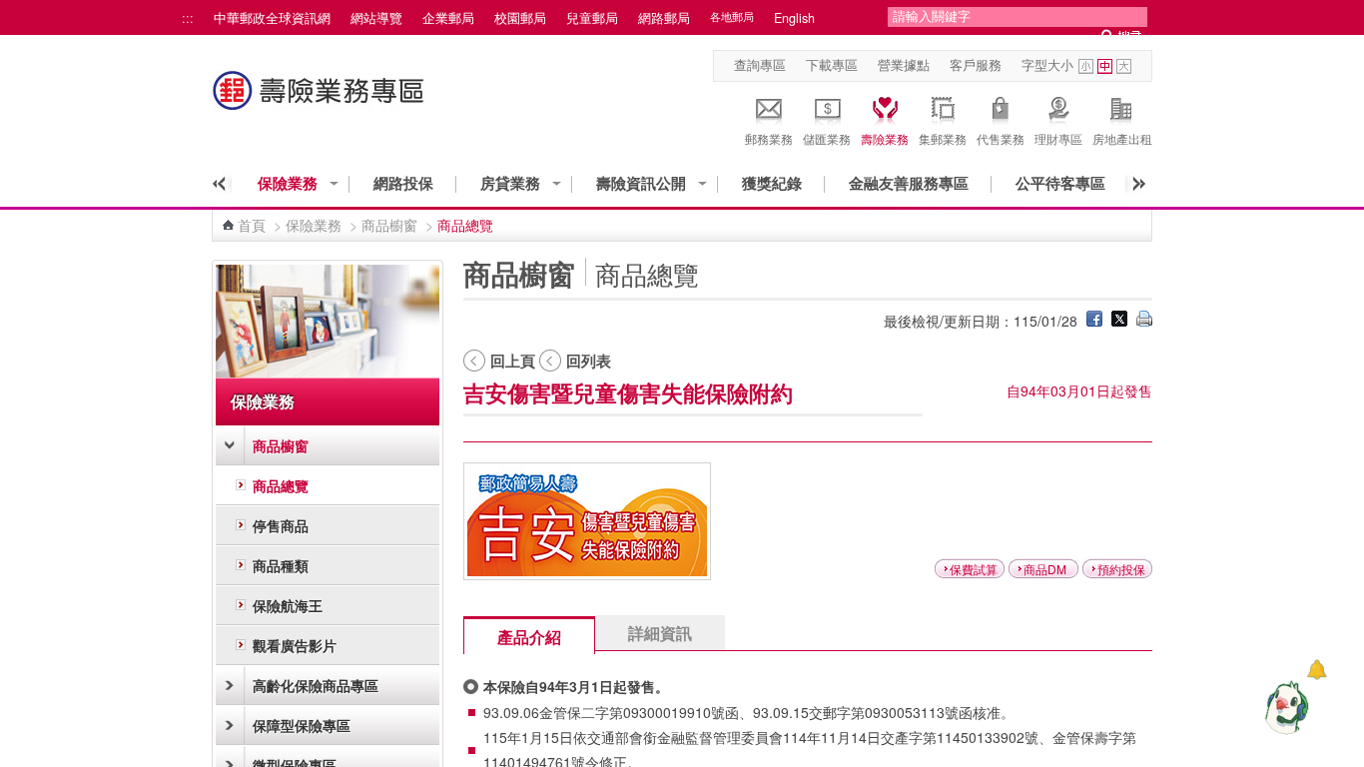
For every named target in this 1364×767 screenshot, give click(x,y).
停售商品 (281, 525)
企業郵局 (448, 18)
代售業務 (1000, 138)
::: (188, 18)
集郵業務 (943, 138)
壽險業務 (885, 138)
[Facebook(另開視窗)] (1094, 321)
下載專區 (832, 65)
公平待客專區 (1060, 183)
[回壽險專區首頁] (320, 100)
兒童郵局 (592, 18)
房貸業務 (510, 183)
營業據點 (904, 65)
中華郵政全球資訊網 (272, 18)
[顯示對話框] (1316, 669)
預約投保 (1121, 568)
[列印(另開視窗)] (1144, 321)
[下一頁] (1132, 184)
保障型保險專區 (301, 725)
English (794, 18)
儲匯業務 (827, 138)
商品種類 (281, 565)
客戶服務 (976, 65)
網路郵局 (664, 18)
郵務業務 (769, 138)
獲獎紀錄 (772, 183)
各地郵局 (732, 16)
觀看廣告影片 (295, 645)
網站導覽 (376, 18)
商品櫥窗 (389, 225)
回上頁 (512, 361)
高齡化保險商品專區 (315, 685)
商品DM (1044, 568)
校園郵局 (520, 18)
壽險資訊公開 (641, 183)
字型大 (1123, 66)
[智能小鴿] (1284, 707)
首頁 (252, 225)
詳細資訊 (660, 632)
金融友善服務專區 (909, 183)
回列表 (588, 361)
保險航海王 (288, 605)
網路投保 (403, 183)
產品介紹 (529, 636)
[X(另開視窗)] (1119, 321)
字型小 (1085, 66)
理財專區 (1058, 138)
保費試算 (974, 568)
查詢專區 (760, 65)
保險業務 (288, 183)
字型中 (1104, 66)
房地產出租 (1122, 138)
